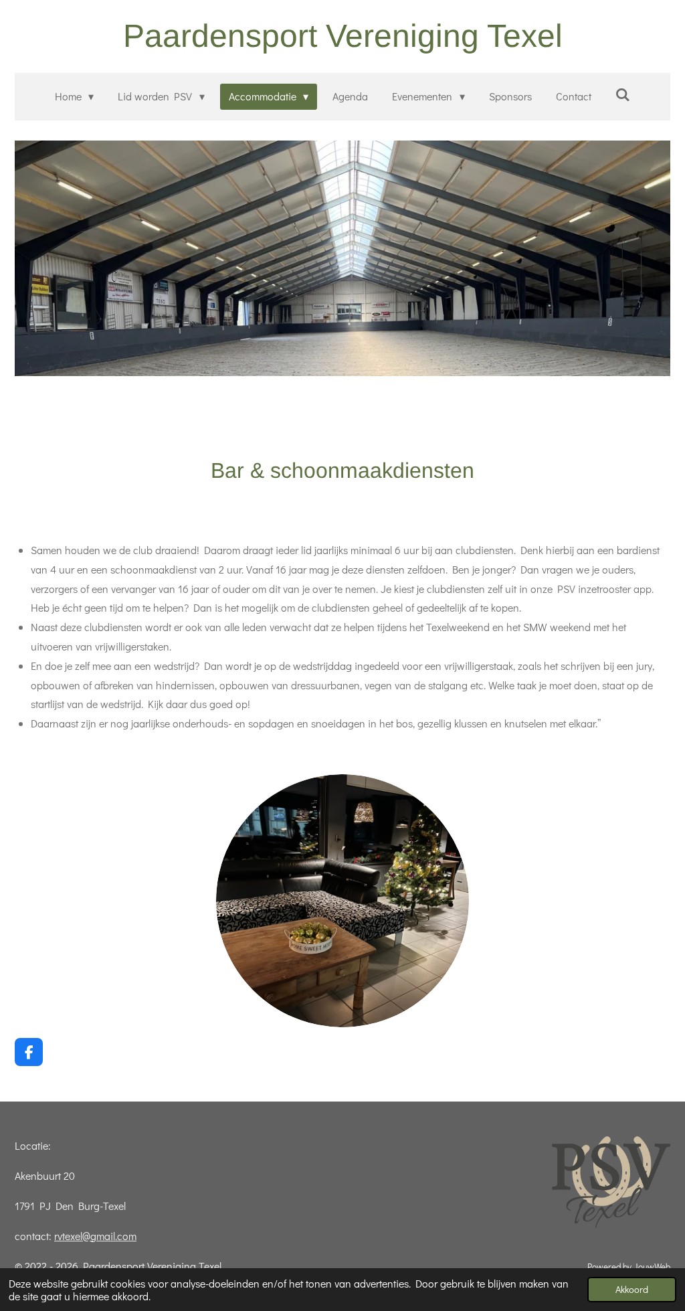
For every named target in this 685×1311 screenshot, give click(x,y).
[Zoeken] (623, 94)
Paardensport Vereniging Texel (343, 36)
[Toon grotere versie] (342, 900)
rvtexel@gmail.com (95, 1236)
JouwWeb (651, 1267)
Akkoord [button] (631, 1289)
